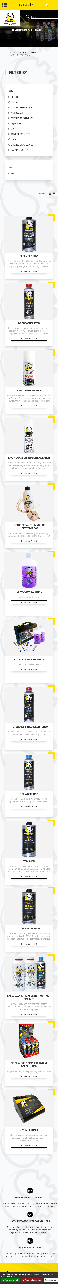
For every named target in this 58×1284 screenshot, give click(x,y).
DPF (13, 128)
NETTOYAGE (17, 112)
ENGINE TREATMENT (21, 118)
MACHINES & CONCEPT (28, 52)
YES (13, 173)
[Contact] (41, 5)
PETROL (15, 96)
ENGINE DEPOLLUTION (23, 144)
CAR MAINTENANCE (21, 107)
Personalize (50, 1280)
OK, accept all (11, 1280)
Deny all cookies (32, 1280)
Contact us (24, 4)
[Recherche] (28, 17)
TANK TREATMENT (20, 134)
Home (12, 52)
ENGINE (15, 102)
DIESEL (14, 139)
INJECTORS (16, 123)
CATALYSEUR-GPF (20, 149)
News (34, 4)
